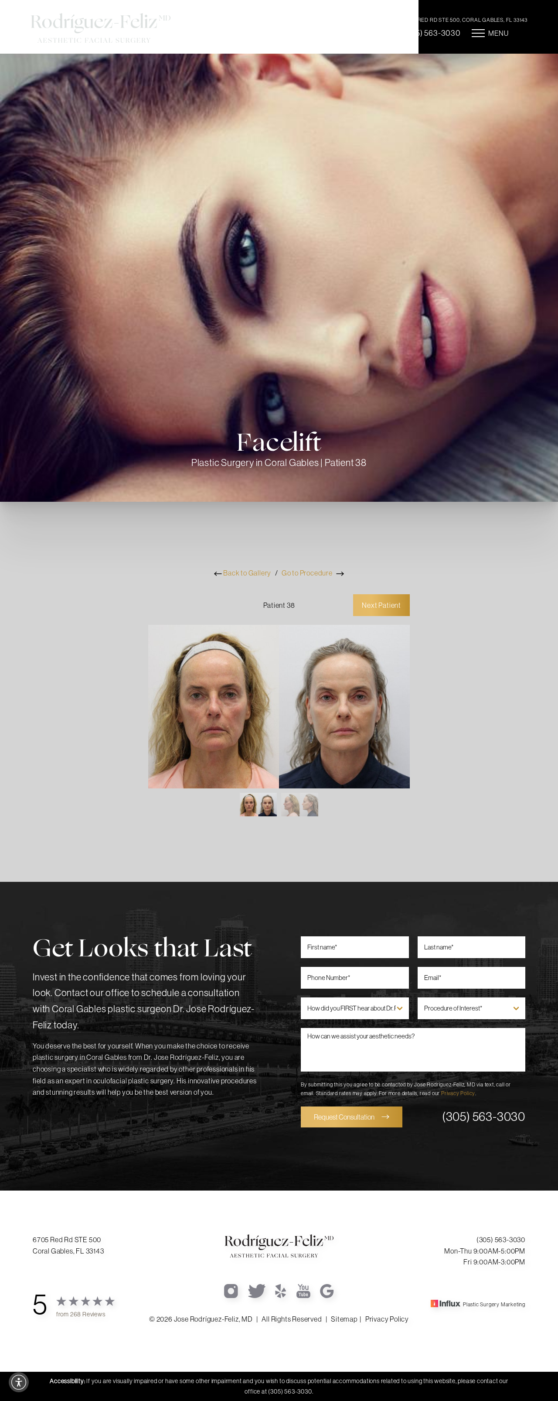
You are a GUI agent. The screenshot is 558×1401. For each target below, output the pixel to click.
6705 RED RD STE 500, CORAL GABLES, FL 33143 (465, 20)
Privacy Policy (458, 1093)
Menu (498, 33)
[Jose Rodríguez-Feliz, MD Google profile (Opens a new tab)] (327, 1290)
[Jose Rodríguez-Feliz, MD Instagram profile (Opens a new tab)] (232, 1290)
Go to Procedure (308, 573)
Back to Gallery (246, 573)
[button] (19, 1382)
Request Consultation (344, 1117)
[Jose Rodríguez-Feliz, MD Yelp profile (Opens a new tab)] (281, 1290)
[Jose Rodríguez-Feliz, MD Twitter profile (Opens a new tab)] (257, 1290)
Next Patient (381, 605)
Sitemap (344, 1319)
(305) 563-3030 (432, 33)
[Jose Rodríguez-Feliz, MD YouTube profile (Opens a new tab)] (304, 1290)
